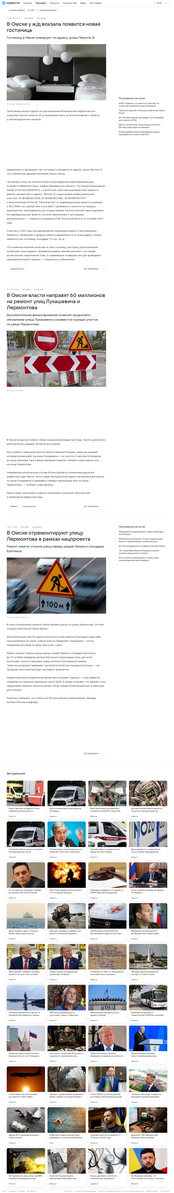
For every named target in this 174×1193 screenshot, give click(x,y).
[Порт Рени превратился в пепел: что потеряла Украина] (67, 881)
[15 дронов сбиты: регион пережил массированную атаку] (26, 840)
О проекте (68, 1191)
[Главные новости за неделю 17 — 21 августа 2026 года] (107, 1126)
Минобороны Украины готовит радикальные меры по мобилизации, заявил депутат (141, 540)
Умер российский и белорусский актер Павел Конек (142, 111)
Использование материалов (133, 1191)
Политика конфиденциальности (109, 1191)
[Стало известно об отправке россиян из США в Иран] (26, 1085)
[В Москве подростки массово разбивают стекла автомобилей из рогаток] (67, 1126)
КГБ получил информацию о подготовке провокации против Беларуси (139, 559)
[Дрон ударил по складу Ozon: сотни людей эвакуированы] (148, 840)
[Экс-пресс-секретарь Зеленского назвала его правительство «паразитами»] (67, 1045)
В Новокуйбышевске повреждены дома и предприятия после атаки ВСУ (139, 133)
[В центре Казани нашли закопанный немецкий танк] (67, 1167)
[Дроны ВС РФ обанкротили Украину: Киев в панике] (148, 1126)
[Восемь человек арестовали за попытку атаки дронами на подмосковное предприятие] (148, 800)
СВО (32, 10)
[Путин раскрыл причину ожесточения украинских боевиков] (148, 1045)
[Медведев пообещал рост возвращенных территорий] (148, 922)
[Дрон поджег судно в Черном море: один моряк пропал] (26, 922)
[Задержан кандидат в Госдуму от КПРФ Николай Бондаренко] (107, 881)
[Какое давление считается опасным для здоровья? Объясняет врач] (107, 1167)
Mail (4, 1191)
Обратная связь (152, 1191)
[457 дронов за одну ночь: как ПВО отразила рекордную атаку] (26, 1167)
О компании (12, 1191)
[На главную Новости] (13, 3)
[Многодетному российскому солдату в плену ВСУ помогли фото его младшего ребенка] (107, 800)
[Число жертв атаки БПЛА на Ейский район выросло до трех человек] (107, 922)
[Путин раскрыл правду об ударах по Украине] (148, 881)
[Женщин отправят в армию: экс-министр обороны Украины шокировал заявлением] (67, 922)
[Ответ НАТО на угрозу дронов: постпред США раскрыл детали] (107, 1085)
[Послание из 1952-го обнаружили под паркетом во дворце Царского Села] (107, 963)
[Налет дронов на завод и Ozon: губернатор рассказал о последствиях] (26, 800)
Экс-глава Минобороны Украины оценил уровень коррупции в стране (139, 551)
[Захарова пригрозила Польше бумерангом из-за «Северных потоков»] (26, 1045)
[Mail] (4, 3)
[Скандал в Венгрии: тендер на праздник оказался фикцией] (148, 1085)
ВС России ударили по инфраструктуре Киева (142, 546)
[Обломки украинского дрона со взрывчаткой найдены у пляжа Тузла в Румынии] (26, 1004)
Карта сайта (164, 1191)
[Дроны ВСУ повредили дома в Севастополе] (26, 1126)
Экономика (41, 18)
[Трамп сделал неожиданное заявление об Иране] (67, 963)
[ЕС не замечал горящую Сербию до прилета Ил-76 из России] (26, 881)
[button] (56, 72)
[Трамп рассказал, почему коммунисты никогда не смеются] (107, 1045)
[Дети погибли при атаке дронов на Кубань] (67, 800)
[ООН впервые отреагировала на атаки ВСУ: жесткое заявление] (67, 840)
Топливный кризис (48, 10)
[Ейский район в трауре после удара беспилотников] (107, 840)
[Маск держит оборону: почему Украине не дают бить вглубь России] (26, 963)
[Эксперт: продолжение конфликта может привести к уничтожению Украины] (67, 1085)
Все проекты (31, 1191)
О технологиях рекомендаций (85, 1191)
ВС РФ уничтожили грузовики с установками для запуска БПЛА (141, 118)
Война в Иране (18, 10)
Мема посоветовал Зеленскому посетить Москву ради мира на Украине (139, 126)
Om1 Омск (26, 289)
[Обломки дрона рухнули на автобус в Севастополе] (148, 963)
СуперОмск (28, 18)
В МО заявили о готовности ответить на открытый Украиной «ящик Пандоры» (139, 104)
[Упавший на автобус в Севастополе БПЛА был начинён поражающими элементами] (148, 1004)
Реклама (21, 1191)
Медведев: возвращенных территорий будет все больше (141, 533)
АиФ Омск (25, 527)
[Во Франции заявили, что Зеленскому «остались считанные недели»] (148, 1167)
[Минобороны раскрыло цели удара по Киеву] (107, 1004)
